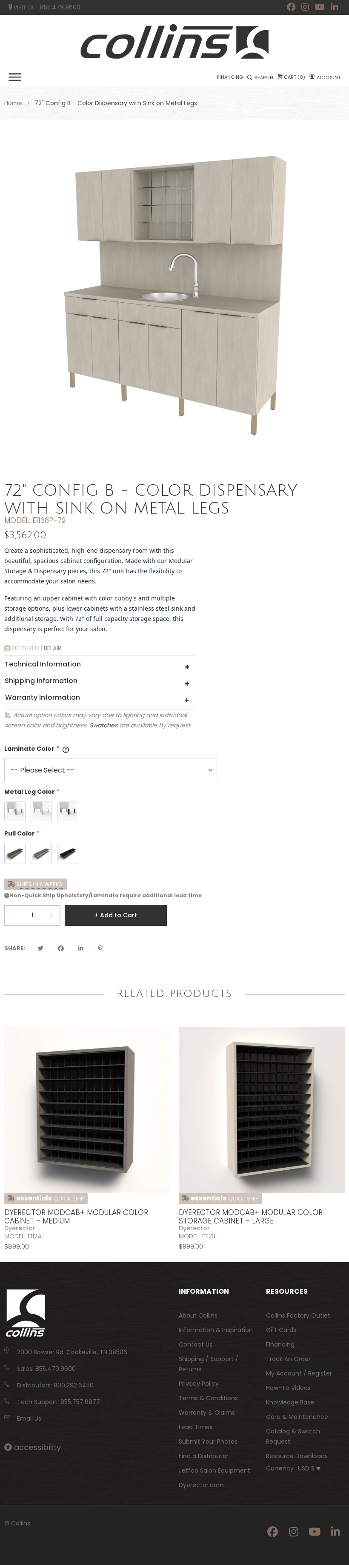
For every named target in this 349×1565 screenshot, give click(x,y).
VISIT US (23, 7)
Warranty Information (42, 697)
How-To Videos (288, 1388)
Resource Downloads (297, 1456)
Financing (280, 1344)
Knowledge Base (290, 1402)
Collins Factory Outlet (298, 1315)
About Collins (198, 1315)
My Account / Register (299, 1373)
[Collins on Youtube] (320, 7)
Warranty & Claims (207, 1412)
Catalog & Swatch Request (293, 1436)
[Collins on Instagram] (305, 7)
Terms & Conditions (208, 1398)
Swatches (103, 725)
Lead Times (196, 1427)
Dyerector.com (201, 1485)
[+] (51, 916)
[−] (13, 916)
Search (264, 77)
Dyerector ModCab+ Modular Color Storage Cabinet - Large (251, 1216)
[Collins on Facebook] (291, 7)
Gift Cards (281, 1330)
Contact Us (195, 1344)
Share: (14, 948)
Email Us (29, 1418)
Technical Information (43, 664)
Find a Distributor (204, 1456)
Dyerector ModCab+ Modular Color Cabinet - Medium (76, 1216)
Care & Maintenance (297, 1417)
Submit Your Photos (208, 1441)
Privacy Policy (199, 1383)
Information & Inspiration (216, 1330)
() (294, 77)
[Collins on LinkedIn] (334, 7)
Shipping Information (41, 681)
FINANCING (230, 77)
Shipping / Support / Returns (208, 1364)
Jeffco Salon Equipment (214, 1470)
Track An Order (288, 1359)
